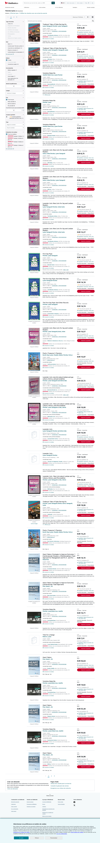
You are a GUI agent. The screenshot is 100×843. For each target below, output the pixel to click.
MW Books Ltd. (51, 416)
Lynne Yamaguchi (62, 26)
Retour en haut (50, 795)
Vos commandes (14, 808)
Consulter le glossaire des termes (60, 786)
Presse (43, 804)
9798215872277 (51, 360)
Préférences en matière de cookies (47, 813)
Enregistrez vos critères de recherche (61, 788)
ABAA (64, 269)
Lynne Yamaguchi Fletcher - (50, 455)
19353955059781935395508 (59, 564)
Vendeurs (75, 7)
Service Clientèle (61, 804)
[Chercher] (53, 3)
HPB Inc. (49, 189)
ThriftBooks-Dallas (52, 216)
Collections (26, 7)
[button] (8, 17)
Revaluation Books (52, 740)
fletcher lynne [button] (15, 13)
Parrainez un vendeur (31, 806)
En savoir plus (9, 54)
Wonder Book (50, 264)
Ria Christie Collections (53, 541)
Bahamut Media (51, 135)
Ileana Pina (46, 559)
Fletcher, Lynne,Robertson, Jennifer (53, 611)
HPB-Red (49, 59)
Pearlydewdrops (51, 620)
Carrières (44, 806)
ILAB (67, 269)
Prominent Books (51, 568)
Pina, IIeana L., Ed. (48, 586)
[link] (92, 17)
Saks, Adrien (62, 407)
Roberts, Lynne (47, 636)
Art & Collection (59, 7)
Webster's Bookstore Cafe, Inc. (55, 340)
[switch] (7, 117)
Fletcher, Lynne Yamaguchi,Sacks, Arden (54, 331)
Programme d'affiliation (32, 804)
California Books (51, 364)
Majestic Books (51, 716)
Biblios (49, 764)
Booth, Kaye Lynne (48, 355)
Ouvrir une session (71, 3)
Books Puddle (50, 668)
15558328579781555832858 (59, 31)
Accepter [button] (21, 838)
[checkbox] (6, 23)
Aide (92, 3)
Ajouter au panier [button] (85, 37)
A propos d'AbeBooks (46, 801)
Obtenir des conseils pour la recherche (61, 783)
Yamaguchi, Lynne (63, 50)
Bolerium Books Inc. (52, 389)
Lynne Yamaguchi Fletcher (50, 26)
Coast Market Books (52, 644)
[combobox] (37, 3)
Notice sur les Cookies (46, 816)
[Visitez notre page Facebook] (74, 802)
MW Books (50, 489)
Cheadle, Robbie (58, 355)
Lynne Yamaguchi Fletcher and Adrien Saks (55, 431)
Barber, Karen (62, 503)
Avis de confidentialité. (61, 833)
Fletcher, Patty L (68, 355)
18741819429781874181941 (59, 80)
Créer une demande (12, 788)
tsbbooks (49, 514)
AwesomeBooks (51, 84)
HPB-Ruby (49, 162)
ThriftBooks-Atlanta (52, 35)
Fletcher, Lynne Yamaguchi (50, 50)
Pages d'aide (60, 801)
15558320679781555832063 (59, 260)
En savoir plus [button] (9, 148)
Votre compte (80, 3)
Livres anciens (42, 7)
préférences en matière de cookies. (21, 832)
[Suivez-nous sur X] (74, 805)
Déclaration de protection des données (48, 809)
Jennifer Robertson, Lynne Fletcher (53, 75)
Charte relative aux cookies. (77, 832)
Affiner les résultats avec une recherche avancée (34, 13)
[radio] (6, 64)
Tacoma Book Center (52, 438)
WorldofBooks (51, 111)
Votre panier (13, 811)
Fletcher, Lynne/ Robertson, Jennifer (53, 731)
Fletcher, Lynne (47, 102)
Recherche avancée (9, 7)
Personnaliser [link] (53, 838)
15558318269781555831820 (59, 158)
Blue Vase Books (51, 595)
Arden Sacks (61, 207)
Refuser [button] (37, 838)
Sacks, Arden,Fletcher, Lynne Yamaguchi (54, 153)
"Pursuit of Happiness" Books (54, 461)
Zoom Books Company (53, 313)
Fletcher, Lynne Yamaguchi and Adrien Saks (55, 380)
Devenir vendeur (91, 7)
